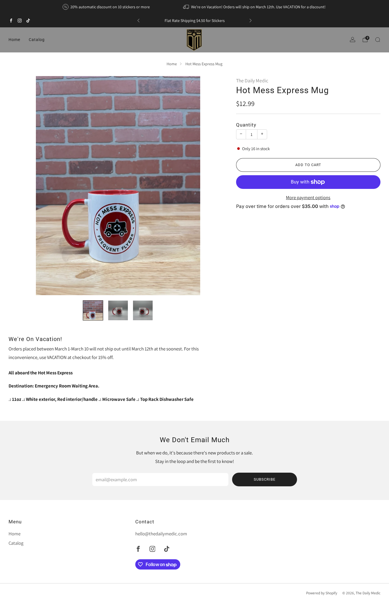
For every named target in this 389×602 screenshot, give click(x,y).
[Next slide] (216, 185)
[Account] (352, 39)
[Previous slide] (20, 185)
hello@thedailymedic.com (161, 533)
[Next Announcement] (250, 20)
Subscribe (264, 479)
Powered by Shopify (321, 592)
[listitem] (106, 7)
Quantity (246, 125)
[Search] (377, 39)
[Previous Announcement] (138, 20)
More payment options (308, 197)
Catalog (37, 39)
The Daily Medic (252, 80)
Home (14, 39)
